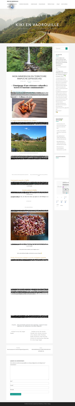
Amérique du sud (15, 331)
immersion (44, 333)
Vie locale (32, 340)
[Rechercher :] (62, 48)
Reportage (46, 338)
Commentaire (13, 364)
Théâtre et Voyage (51, 4)
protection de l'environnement (36, 338)
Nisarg (49, 403)
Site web (12, 389)
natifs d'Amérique (42, 334)
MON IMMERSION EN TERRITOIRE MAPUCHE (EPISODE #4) (41, 349)
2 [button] (31, 289)
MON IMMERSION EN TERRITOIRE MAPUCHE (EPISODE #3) (61, 143)
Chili (20, 331)
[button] (11, 226)
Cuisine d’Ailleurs (34, 4)
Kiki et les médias (64, 4)
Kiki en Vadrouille (12, 1)
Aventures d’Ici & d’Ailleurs (12, 4)
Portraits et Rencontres (23, 4)
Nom (11, 381)
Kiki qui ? (58, 4)
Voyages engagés (42, 4)
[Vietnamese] (11, 6)
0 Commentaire (36, 81)
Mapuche (35, 334)
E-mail (11, 385)
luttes (31, 334)
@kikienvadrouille (67, 182)
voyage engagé (38, 340)
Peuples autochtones (34, 336)
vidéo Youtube (62, 66)
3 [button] (30, 290)
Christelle (29, 81)
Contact (8, 6)
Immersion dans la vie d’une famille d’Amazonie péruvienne (61, 125)
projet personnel (43, 336)
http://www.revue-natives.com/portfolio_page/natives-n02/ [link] (63, 108)
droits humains (38, 333)
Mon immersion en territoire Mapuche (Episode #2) (60, 148)
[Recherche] (66, 48)
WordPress (41, 403)
